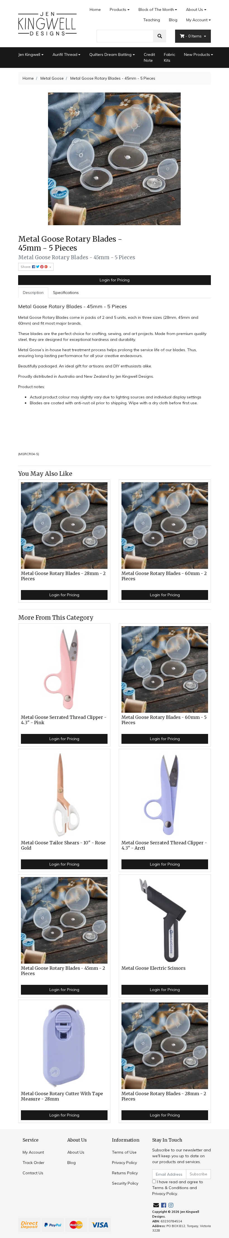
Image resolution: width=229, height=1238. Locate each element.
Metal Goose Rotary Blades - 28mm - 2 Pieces (63, 576)
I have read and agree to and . (177, 1187)
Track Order (33, 1162)
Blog (173, 19)
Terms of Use (124, 1152)
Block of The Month (156, 9)
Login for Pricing (115, 279)
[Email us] (156, 1205)
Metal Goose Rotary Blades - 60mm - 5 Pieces (164, 720)
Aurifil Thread (65, 54)
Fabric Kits (169, 57)
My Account (196, 19)
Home (95, 9)
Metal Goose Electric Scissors (153, 968)
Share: (26, 267)
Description (33, 292)
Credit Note (149, 57)
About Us (194, 9)
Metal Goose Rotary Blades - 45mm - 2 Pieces (63, 971)
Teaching (151, 19)
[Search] (159, 36)
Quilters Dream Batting (110, 54)
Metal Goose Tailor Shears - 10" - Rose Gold (63, 845)
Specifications (66, 292)
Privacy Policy (124, 1162)
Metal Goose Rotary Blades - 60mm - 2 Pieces (164, 576)
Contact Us (33, 1172)
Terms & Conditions (170, 1187)
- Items (194, 36)
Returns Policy (125, 1172)
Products (118, 9)
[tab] (33, 292)
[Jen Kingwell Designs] (47, 23)
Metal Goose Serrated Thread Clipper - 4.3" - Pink (63, 720)
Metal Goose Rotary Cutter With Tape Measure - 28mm (62, 1096)
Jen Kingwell (29, 54)
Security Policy (125, 1183)
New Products (197, 54)
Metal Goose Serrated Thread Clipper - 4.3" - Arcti (164, 845)
